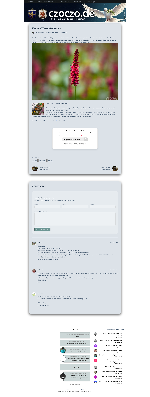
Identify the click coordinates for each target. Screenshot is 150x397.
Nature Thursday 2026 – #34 (113, 340)
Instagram (81, 135)
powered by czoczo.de (45, 2)
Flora (50, 160)
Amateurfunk (64, 2)
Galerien (30, 2)
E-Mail (64, 204)
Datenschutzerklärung (79, 389)
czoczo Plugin (89, 2)
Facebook (73, 135)
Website (92, 204)
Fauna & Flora (54, 32)
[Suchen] (122, 1)
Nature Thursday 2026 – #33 (113, 381)
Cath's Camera (103, 355)
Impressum (68, 389)
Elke (101, 333)
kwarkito (105, 350)
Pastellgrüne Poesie (116, 345)
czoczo (40, 242)
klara (106, 345)
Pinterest (89, 135)
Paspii (100, 381)
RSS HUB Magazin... (75, 384)
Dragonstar (104, 371)
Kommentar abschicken (42, 229)
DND (35, 160)
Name (36, 204)
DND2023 (42, 160)
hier (57, 121)
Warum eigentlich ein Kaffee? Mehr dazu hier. (75, 144)
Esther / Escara (42, 270)
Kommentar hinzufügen (41, 211)
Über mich (77, 2)
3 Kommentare (63, 32)
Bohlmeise (41, 293)
